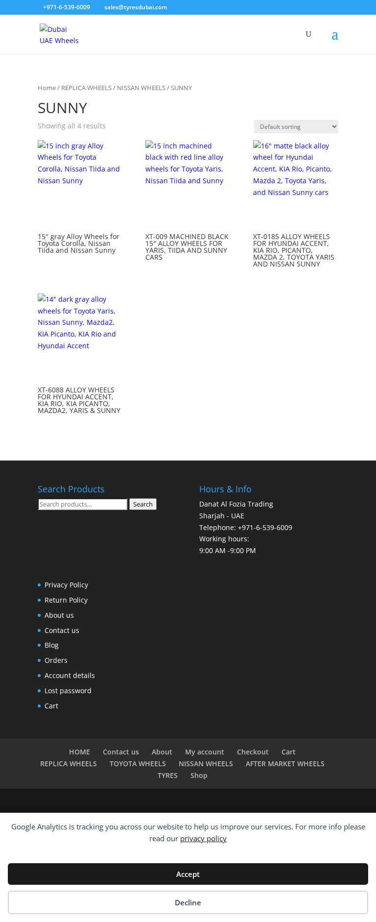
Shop (199, 775)
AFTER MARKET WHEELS (285, 763)
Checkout (253, 751)
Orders (56, 660)
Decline (188, 902)
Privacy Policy (66, 584)
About (162, 751)
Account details (70, 675)
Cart (51, 705)
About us (59, 615)
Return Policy (66, 600)
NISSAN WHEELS (141, 87)
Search (143, 504)
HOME (79, 751)
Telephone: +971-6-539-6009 (245, 527)
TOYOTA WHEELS (138, 763)
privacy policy (203, 838)
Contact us (62, 630)
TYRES (168, 775)
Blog (52, 645)
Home (47, 87)
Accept (188, 874)
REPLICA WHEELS (86, 87)
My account (204, 751)
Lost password (68, 690)
